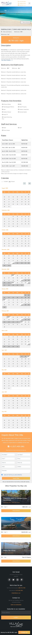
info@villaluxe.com (16, 593)
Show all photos (26, 22)
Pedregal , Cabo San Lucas (10, 527)
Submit (16, 617)
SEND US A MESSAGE (16, 604)
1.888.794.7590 (21, 587)
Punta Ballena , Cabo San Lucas (11, 502)
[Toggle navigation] (29, 3)
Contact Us (24, 632)
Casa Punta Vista (9, 525)
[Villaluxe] (6, 3)
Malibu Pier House (9, 550)
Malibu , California (8, 552)
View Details (16, 510)
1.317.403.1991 (19, 590)
